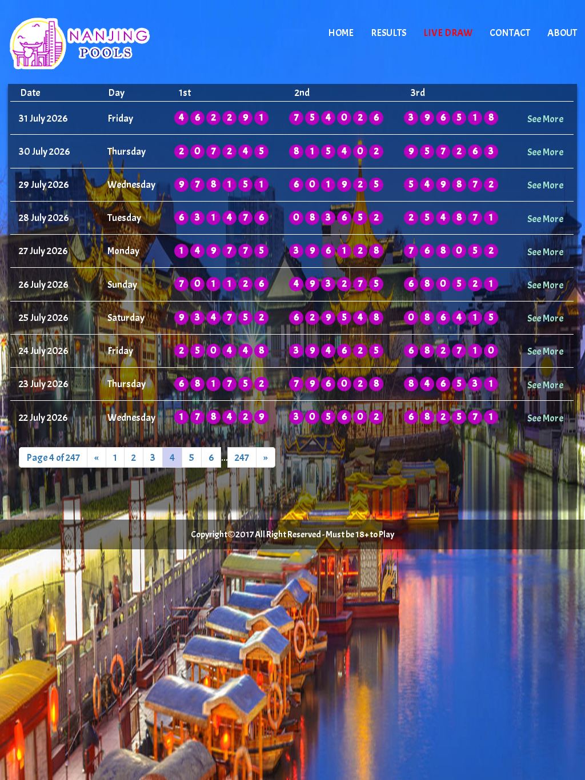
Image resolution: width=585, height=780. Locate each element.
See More (545, 118)
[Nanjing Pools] (105, 43)
